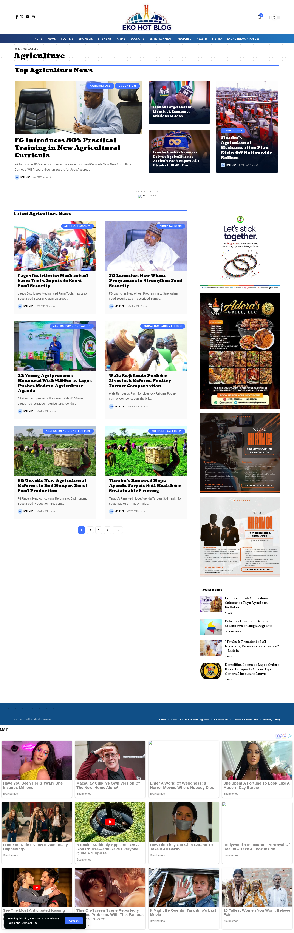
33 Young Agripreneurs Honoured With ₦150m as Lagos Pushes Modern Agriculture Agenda (55, 383)
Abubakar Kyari (171, 226)
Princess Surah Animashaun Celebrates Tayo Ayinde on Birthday (247, 602)
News (228, 613)
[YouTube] (28, 17)
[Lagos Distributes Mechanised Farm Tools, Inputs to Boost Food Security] (55, 246)
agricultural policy (167, 431)
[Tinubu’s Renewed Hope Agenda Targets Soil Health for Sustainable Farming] (146, 451)
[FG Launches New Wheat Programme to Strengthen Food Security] (146, 246)
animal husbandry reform (163, 326)
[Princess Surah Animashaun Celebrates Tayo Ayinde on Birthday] (211, 604)
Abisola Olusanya (77, 226)
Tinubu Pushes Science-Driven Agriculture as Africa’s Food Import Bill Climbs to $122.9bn (176, 159)
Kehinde (25, 177)
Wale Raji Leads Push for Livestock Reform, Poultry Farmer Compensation (140, 381)
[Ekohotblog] (147, 17)
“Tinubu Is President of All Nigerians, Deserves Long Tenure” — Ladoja (252, 646)
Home (17, 49)
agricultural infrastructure (68, 431)
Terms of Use (29, 923)
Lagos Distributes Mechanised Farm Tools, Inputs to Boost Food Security (53, 281)
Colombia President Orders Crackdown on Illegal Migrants (248, 623)
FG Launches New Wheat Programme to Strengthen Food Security (145, 281)
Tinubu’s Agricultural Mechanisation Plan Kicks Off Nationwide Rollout (246, 148)
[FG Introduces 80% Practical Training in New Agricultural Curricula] (78, 107)
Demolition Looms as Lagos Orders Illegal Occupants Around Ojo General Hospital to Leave (252, 669)
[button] (74, 920)
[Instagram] (33, 17)
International (233, 631)
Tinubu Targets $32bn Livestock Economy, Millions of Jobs (173, 111)
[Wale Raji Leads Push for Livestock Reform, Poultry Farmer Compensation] (146, 346)
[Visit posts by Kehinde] (17, 177)
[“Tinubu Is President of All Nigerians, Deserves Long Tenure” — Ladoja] (211, 648)
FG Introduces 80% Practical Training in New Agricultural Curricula (67, 148)
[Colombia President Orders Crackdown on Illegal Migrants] (211, 627)
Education (127, 85)
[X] (22, 17)
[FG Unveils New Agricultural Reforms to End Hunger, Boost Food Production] (55, 451)
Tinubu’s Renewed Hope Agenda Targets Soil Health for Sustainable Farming (145, 486)
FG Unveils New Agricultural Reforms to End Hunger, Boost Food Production (52, 486)
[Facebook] (17, 17)
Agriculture (100, 85)
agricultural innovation (72, 326)
